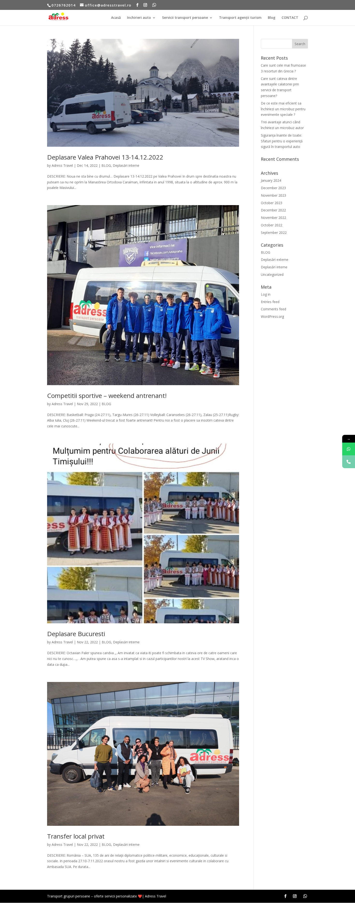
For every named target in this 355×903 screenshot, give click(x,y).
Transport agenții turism (240, 18)
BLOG (106, 165)
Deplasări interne (126, 165)
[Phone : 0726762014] (348, 461)
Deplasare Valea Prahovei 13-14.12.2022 (105, 157)
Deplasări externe (274, 259)
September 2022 (274, 232)
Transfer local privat (76, 836)
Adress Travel (62, 165)
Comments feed (273, 309)
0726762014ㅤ (63, 5)
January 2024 (271, 180)
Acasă (116, 18)
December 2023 (273, 188)
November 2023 (273, 195)
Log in (265, 294)
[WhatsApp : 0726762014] (348, 449)
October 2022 (271, 225)
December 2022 (273, 210)
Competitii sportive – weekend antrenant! (107, 395)
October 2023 (271, 203)
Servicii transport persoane (185, 18)
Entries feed (270, 301)
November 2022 (273, 217)
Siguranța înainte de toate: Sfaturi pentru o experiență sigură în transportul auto (282, 141)
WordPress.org (272, 316)
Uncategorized (272, 274)
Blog (271, 18)
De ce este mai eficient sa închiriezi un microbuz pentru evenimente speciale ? (283, 109)
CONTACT (290, 18)
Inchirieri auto (139, 18)
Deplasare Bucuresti (76, 633)
